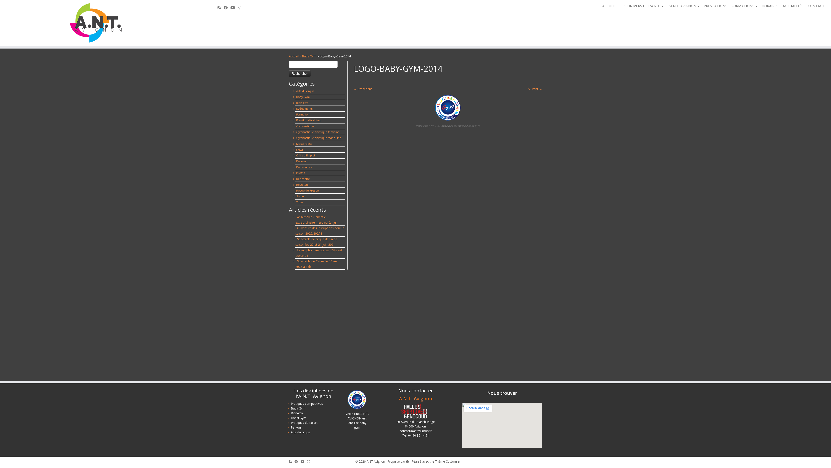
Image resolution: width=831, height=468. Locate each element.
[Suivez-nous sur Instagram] (241, 7)
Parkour (301, 161)
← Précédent (363, 89)
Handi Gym (298, 418)
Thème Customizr (447, 461)
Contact (816, 6)
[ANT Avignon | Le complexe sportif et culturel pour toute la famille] (96, 23)
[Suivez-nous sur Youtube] (234, 7)
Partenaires (304, 167)
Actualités (793, 6)
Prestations (715, 6)
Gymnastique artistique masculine (318, 138)
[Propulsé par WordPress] (407, 460)
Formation (302, 114)
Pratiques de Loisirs (304, 423)
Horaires (770, 6)
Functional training (308, 120)
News (300, 149)
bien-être (302, 103)
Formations (743, 6)
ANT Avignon (376, 461)
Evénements (304, 108)
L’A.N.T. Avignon (682, 6)
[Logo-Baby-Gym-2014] (448, 107)
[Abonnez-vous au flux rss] (220, 7)
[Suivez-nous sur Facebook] (227, 7)
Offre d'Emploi (305, 155)
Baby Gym (309, 56)
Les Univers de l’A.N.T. (641, 6)
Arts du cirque (305, 91)
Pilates (300, 173)
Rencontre (303, 179)
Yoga (299, 202)
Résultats (302, 185)
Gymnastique (305, 126)
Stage (300, 196)
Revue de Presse (307, 190)
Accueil (609, 6)
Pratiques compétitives (307, 403)
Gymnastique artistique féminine (318, 132)
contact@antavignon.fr (416, 431)
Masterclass (304, 144)
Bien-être (297, 413)
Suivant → (535, 89)
